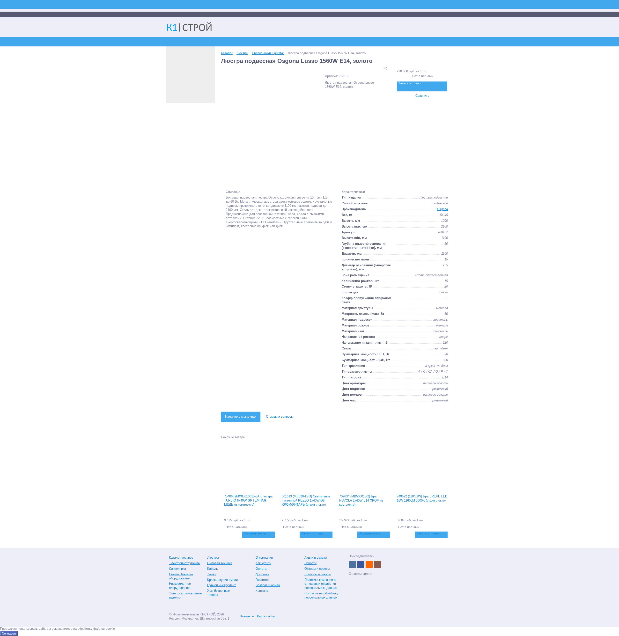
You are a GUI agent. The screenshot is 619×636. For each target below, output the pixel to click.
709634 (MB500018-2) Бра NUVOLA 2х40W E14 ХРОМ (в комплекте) (361, 500)
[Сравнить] (227, 535)
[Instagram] (377, 564)
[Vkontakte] (352, 564)
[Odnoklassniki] (369, 564)
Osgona (442, 209)
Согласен (9, 633)
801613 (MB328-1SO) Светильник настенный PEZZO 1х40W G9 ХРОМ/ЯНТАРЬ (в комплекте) (306, 500)
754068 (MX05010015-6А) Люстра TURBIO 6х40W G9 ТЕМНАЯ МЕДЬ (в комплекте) (248, 500)
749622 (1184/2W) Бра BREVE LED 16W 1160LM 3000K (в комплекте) (422, 498)
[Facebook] (360, 564)
